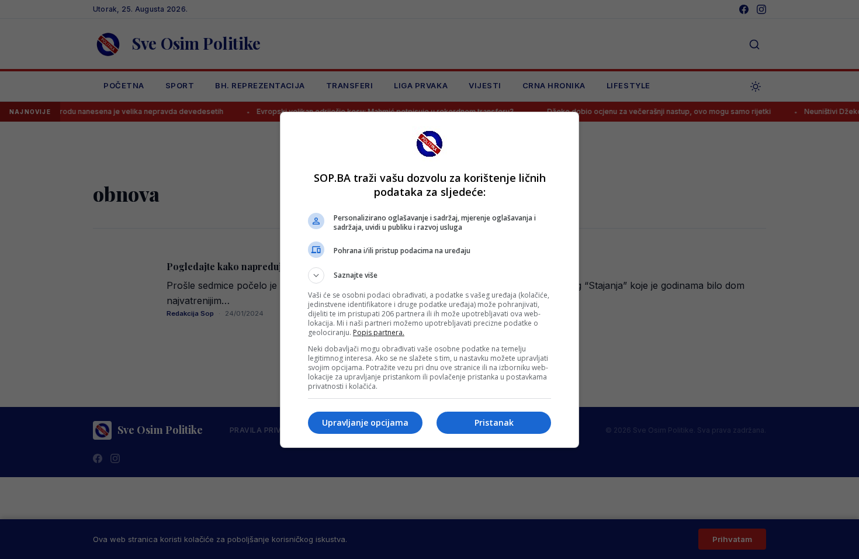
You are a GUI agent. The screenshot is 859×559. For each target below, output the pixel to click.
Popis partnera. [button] (378, 332)
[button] (429, 275)
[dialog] (429, 280)
